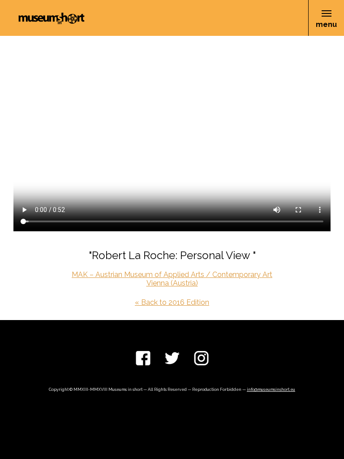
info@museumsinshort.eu (271, 389)
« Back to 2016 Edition (172, 302)
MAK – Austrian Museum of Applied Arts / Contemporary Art (172, 274)
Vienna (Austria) (172, 283)
